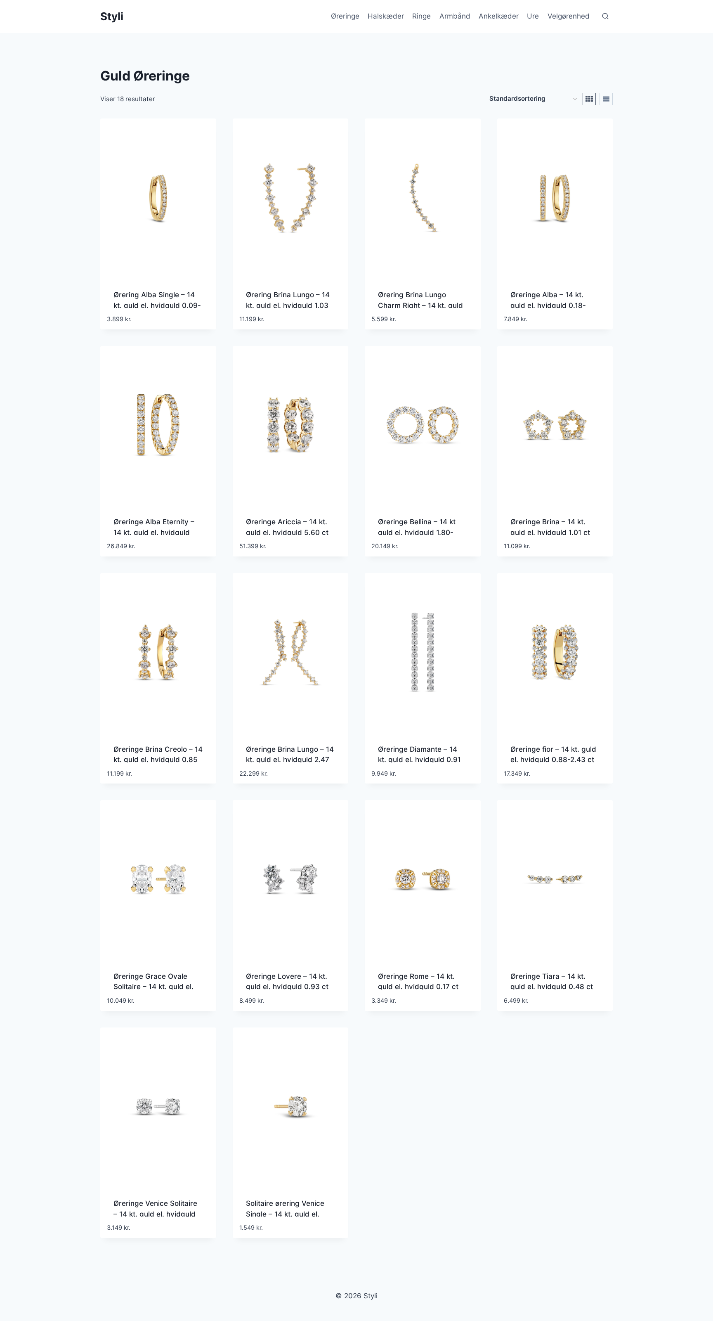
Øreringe (345, 16)
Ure (533, 16)
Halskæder (386, 16)
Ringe (421, 16)
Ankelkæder (499, 16)
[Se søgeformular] (605, 16)
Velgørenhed (569, 16)
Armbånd (454, 16)
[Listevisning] (606, 99)
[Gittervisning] (589, 99)
